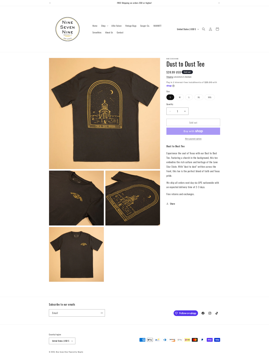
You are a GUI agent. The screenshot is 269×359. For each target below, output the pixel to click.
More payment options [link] (193, 138)
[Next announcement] (219, 3)
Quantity (169, 104)
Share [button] (172, 203)
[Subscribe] (101, 313)
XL (200, 97)
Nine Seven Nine (62, 352)
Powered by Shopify (76, 352)
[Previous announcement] (50, 3)
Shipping (169, 76)
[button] (104, 25)
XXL (211, 97)
